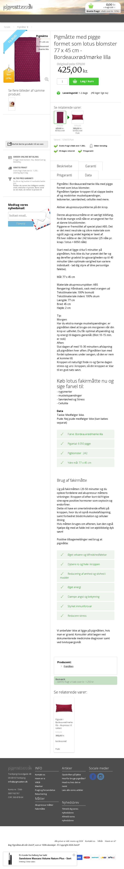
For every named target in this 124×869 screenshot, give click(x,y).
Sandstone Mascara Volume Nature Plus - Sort (45, 858)
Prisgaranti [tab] (64, 175)
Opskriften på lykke (71, 774)
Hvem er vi (40, 778)
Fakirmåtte (40, 808)
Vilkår (37, 782)
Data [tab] (88, 175)
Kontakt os (40, 774)
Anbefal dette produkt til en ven (26, 144)
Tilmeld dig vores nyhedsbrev (70, 810)
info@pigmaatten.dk (18, 781)
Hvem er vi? (110, 841)
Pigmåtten (68, 666)
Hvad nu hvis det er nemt (71, 784)
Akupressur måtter (44, 804)
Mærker (39, 786)
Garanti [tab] (90, 166)
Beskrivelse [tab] (64, 166)
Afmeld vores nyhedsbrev (68, 818)
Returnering (41, 793)
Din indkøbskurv (103, 6)
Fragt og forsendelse (45, 790)
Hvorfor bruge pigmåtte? (74, 778)
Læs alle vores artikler (72, 790)
